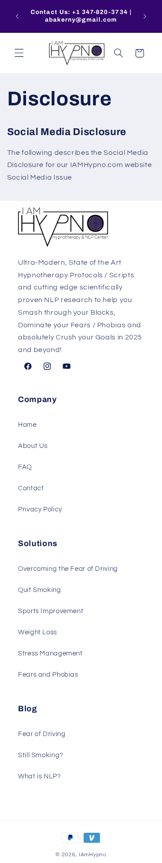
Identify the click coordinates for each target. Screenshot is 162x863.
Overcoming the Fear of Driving (68, 568)
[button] (19, 53)
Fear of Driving (41, 734)
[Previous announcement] (17, 16)
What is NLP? (39, 776)
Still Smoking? (40, 755)
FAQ (25, 467)
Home (27, 424)
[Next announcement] (145, 16)
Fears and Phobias (48, 674)
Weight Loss (37, 632)
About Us (33, 446)
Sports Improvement (50, 611)
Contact (31, 488)
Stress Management (50, 653)
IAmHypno (93, 854)
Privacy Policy (40, 509)
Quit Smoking (39, 590)
